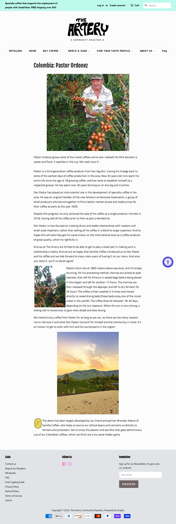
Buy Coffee (51, 50)
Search (8, 500)
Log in (100, 5)
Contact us (10, 464)
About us (146, 50)
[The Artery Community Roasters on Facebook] (64, 464)
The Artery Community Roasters (86, 510)
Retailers (15, 50)
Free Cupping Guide (14, 482)
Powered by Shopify (114, 510)
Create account (117, 5)
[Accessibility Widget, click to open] (167, 262)
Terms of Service (13, 496)
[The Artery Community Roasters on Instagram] (70, 464)
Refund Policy (12, 491)
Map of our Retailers (15, 468)
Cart (137, 5)
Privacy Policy (12, 486)
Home (32, 50)
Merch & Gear (78, 50)
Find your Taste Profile (114, 50)
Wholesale (10, 473)
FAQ (164, 50)
